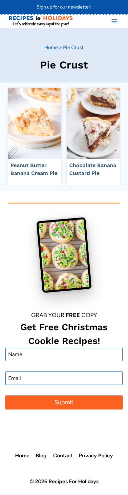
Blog (41, 455)
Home (51, 47)
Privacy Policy (96, 455)
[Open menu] (114, 21)
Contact (63, 455)
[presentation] (34, 123)
